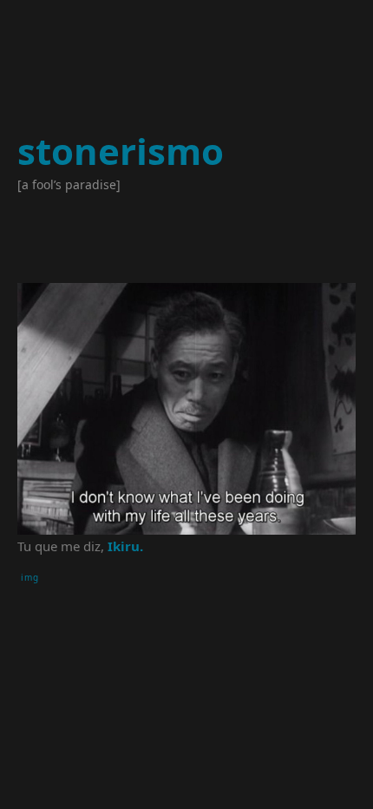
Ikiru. (125, 546)
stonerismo (120, 150)
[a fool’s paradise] (69, 184)
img (30, 577)
